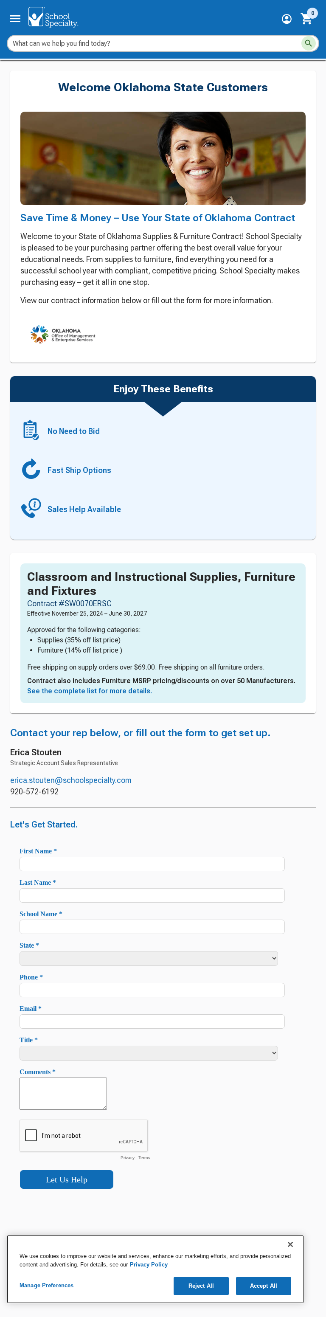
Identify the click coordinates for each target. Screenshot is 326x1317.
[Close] (290, 1244)
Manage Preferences (46, 1285)
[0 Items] (307, 18)
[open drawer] (15, 18)
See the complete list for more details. (89, 691)
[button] (286, 19)
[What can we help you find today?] (308, 43)
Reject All (201, 1286)
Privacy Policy (149, 1264)
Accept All (263, 1286)
